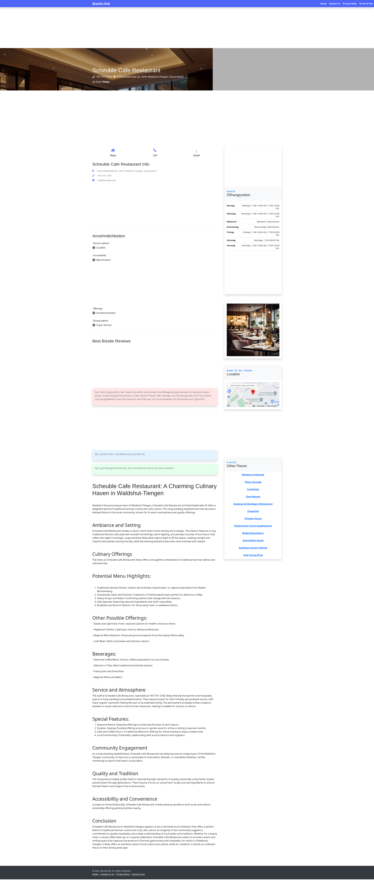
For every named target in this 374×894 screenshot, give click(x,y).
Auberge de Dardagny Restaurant (253, 504)
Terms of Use (366, 3)
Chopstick (253, 511)
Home (323, 3)
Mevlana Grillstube (253, 474)
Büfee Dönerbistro (253, 533)
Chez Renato (253, 496)
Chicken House (253, 518)
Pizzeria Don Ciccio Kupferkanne (253, 525)
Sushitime (253, 489)
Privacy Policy (350, 3)
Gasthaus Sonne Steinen (253, 547)
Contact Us (334, 3)
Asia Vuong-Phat (253, 555)
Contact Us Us (107, 874)
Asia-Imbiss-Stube (253, 540)
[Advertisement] (87, 27)
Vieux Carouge (253, 482)
